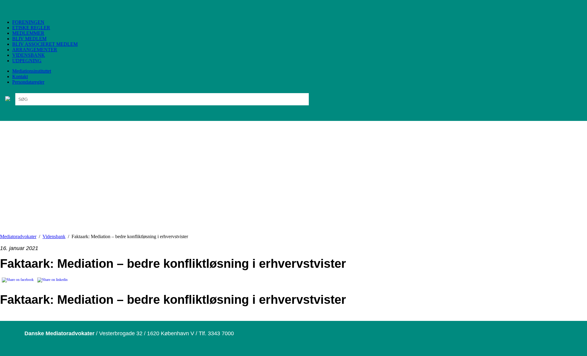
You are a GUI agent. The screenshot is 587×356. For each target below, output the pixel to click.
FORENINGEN (28, 22)
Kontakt (20, 76)
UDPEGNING (27, 60)
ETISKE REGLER (31, 27)
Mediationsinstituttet (31, 71)
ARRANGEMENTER (34, 49)
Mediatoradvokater (18, 236)
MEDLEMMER (28, 33)
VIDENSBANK (28, 55)
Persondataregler (28, 82)
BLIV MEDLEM (29, 38)
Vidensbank (53, 236)
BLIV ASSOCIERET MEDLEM (45, 44)
